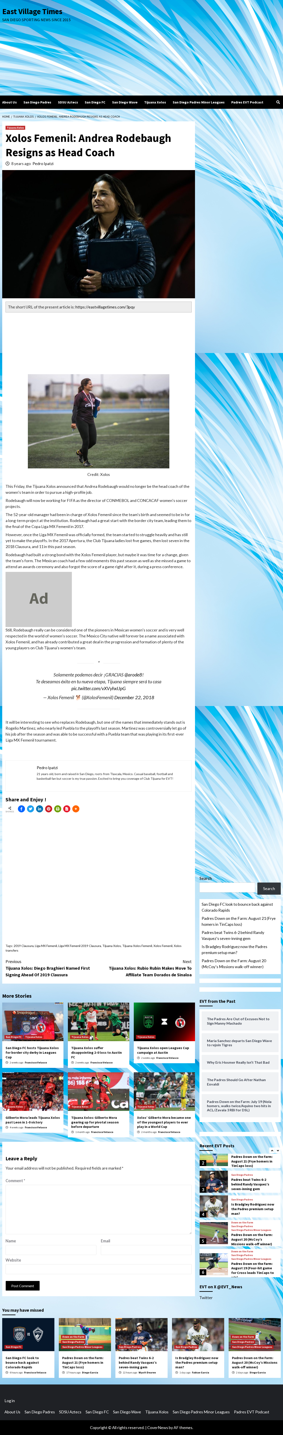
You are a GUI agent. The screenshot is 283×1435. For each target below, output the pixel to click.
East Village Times (32, 11)
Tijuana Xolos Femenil (137, 946)
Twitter (206, 1297)
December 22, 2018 (134, 697)
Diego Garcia (90, 1372)
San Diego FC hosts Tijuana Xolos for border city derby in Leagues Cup (32, 1052)
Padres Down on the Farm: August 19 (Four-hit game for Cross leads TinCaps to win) (252, 1270)
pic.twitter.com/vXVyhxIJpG (98, 688)
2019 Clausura (24, 946)
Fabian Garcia (200, 1372)
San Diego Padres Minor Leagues (199, 102)
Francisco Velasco (36, 1062)
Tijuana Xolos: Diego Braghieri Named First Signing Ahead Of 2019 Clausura (48, 968)
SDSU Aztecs (68, 102)
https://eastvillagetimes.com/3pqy (105, 306)
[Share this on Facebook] (21, 808)
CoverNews (157, 1427)
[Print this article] (57, 808)
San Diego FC (95, 102)
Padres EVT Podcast (247, 102)
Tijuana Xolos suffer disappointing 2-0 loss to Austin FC (96, 1052)
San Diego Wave (125, 102)
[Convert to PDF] (66, 808)
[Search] (278, 102)
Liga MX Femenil (46, 946)
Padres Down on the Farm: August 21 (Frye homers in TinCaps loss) (239, 921)
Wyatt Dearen (147, 1372)
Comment (15, 1180)
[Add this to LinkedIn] (39, 808)
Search (205, 878)
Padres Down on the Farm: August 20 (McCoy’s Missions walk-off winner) (234, 963)
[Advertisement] (141, 62)
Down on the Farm (242, 1222)
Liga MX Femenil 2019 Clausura (79, 946)
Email (105, 1240)
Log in (9, 1400)
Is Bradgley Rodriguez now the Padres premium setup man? (234, 949)
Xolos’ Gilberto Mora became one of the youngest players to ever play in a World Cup (164, 1122)
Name (11, 1240)
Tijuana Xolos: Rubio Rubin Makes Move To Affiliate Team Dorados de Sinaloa (150, 968)
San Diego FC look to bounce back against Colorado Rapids (237, 907)
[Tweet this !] (30, 808)
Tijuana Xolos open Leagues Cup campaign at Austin (163, 1050)
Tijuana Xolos (155, 102)
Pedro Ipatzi (43, 163)
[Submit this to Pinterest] (48, 808)
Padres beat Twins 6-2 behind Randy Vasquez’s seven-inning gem (233, 935)
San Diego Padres (37, 102)
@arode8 (133, 675)
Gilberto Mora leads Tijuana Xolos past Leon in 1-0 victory (33, 1119)
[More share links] (75, 808)
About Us (9, 102)
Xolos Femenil (162, 946)
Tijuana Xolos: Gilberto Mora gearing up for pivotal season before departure (95, 1122)
